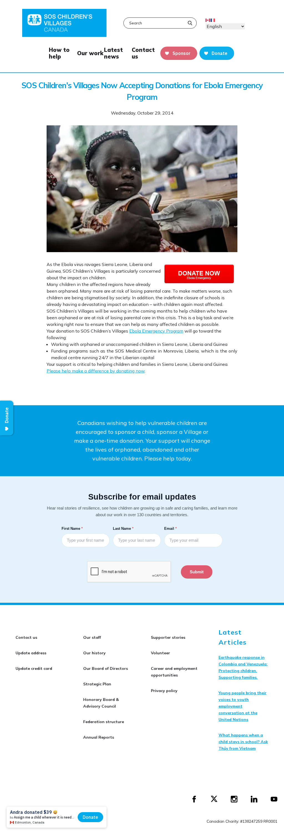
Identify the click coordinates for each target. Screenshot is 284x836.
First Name (73, 528)
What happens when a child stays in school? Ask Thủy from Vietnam (243, 742)
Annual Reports (98, 737)
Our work (90, 53)
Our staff (92, 637)
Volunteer (160, 652)
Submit (197, 571)
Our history (94, 652)
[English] (208, 19)
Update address (31, 652)
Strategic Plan (97, 684)
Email (171, 528)
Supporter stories (168, 637)
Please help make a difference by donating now (95, 371)
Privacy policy (164, 690)
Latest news (113, 53)
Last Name (124, 528)
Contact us (143, 53)
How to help (59, 53)
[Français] (213, 19)
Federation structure (103, 721)
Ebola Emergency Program (156, 331)
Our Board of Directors (105, 668)
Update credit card (34, 668)
